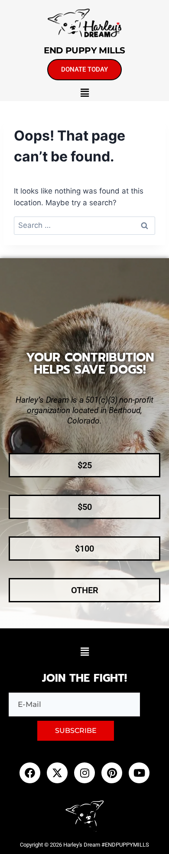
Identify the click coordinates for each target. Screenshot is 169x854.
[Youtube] (139, 772)
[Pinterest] (111, 772)
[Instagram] (84, 772)
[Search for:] (84, 225)
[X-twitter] (57, 772)
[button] (84, 93)
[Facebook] (30, 772)
